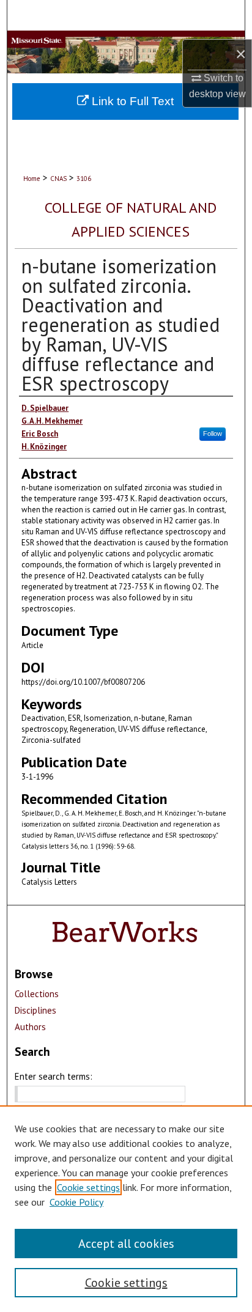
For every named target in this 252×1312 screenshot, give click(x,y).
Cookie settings (88, 1187)
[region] (126, 1208)
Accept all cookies (126, 1243)
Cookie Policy (76, 1202)
